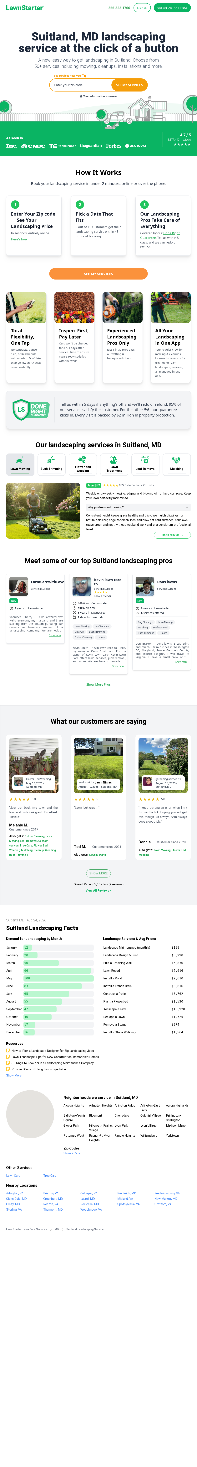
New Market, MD (165, 1199)
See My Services (98, 273)
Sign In (142, 7)
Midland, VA (125, 1199)
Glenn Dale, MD (16, 1199)
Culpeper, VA (88, 1193)
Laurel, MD (87, 1199)
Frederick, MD (126, 1193)
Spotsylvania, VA (128, 1204)
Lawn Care (13, 1175)
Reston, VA (50, 1204)
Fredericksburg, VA (167, 1193)
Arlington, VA (14, 1193)
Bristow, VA (50, 1193)
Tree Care (50, 1175)
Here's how (19, 239)
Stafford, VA (162, 1204)
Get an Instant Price (172, 7)
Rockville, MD (89, 1204)
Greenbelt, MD (53, 1199)
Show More (98, 873)
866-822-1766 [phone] (119, 7)
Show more (55, 635)
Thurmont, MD (53, 1209)
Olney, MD (13, 1204)
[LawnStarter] (25, 7)
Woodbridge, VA (91, 1209)
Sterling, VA (14, 1209)
